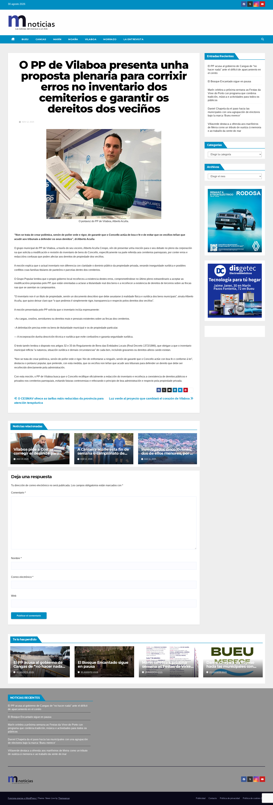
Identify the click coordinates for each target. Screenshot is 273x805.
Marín (57, 39)
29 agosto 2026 (154, 672)
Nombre (16, 558)
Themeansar (64, 798)
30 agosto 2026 (25, 672)
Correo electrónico (22, 577)
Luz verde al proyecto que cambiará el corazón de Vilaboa (149, 398)
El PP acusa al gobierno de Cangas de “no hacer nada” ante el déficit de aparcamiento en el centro (234, 69)
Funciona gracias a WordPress (22, 798)
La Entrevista (134, 39)
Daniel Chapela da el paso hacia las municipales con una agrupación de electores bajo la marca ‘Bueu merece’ (234, 112)
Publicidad (200, 798)
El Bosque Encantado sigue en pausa (229, 81)
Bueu (25, 39)
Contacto (213, 798)
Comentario (18, 492)
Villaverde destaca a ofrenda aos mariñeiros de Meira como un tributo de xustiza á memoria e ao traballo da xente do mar (234, 127)
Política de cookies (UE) (254, 798)
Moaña (73, 39)
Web (13, 595)
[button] (262, 39)
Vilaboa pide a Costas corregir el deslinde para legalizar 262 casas (36, 453)
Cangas (41, 39)
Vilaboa (91, 39)
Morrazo (110, 39)
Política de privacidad (230, 798)
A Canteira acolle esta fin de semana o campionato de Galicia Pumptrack (103, 453)
